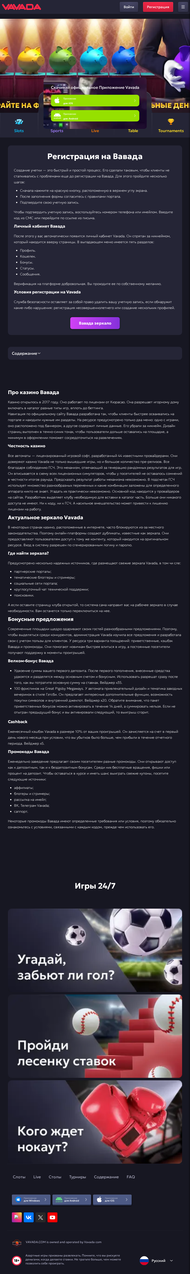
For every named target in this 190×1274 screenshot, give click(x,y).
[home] (21, 7)
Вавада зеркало (95, 323)
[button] (184, 65)
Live (37, 1176)
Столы (55, 1176)
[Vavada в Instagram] (17, 1217)
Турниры (77, 1176)
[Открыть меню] (183, 7)
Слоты (19, 1176)
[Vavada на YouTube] (52, 1217)
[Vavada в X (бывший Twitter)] (41, 1217)
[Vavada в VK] (29, 1217)
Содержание (106, 1176)
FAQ (131, 1176)
